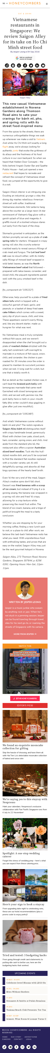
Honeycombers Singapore (25, 3)
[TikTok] (4, 1047)
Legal (29, 1039)
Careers (6, 1039)
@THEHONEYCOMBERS (26, 698)
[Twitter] (28, 1047)
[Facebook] (16, 1047)
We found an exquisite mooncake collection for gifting (23, 746)
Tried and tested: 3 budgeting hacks (25, 955)
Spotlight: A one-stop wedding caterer (21, 855)
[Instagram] (22, 1047)
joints (15, 150)
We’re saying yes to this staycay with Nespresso (25, 800)
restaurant (8, 173)
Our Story (16, 1037)
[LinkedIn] (34, 1047)
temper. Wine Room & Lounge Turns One (27, 1018)
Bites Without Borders (17, 991)
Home (5, 1037)
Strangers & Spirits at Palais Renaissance (27, 1000)
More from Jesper (24, 634)
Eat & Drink (25, 14)
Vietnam (40, 139)
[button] (46, 4)
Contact (18, 1039)
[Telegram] (10, 1047)
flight (5, 146)
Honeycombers (18, 1030)
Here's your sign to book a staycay (23, 904)
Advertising (31, 1037)
